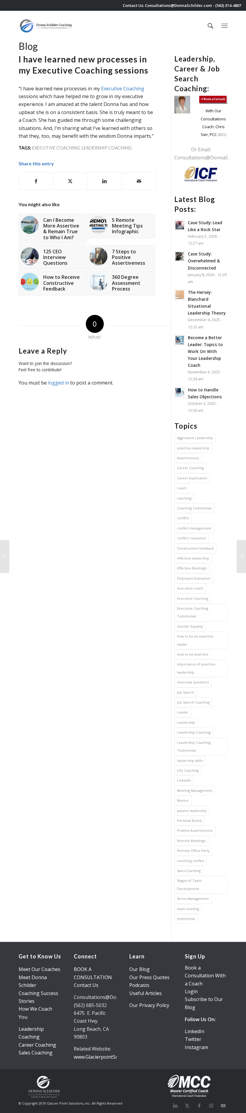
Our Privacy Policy (149, 1005)
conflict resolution (191, 538)
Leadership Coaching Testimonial (194, 746)
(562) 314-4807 (228, 5)
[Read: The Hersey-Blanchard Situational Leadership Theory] (179, 294)
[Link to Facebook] (199, 1105)
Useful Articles (145, 993)
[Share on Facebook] (36, 181)
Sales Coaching (189, 870)
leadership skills (189, 760)
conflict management (194, 528)
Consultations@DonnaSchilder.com (178, 5)
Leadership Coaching (107, 147)
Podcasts (139, 985)
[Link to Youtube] (223, 1105)
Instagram (196, 1047)
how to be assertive (192, 654)
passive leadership (192, 810)
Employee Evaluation (194, 578)
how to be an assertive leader (195, 640)
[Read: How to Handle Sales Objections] (179, 392)
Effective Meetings (191, 568)
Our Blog (139, 969)
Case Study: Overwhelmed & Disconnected (204, 260)
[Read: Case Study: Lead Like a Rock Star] (179, 225)
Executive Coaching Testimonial (192, 612)
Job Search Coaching (193, 702)
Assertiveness (188, 458)
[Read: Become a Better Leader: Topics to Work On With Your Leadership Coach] (179, 340)
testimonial (186, 918)
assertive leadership (193, 448)
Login (191, 991)
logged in (58, 382)
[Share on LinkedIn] (105, 181)
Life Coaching (188, 770)
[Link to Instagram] (211, 1105)
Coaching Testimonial (194, 508)
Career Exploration (192, 478)
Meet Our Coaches (39, 969)
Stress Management (193, 898)
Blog (28, 46)
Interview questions (193, 682)
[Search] (210, 25)
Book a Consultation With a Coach (205, 975)
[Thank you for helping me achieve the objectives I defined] (4, 556)
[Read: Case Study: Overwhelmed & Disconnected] (179, 256)
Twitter (193, 1039)
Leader (182, 712)
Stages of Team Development (189, 884)
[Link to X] (187, 1105)
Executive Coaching (122, 88)
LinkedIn (184, 780)
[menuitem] (210, 26)
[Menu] (224, 25)
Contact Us (86, 985)
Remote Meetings (191, 840)
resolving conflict (190, 860)
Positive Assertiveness (194, 830)
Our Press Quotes (149, 977)
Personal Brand (189, 820)
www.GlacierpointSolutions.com (109, 1057)
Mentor (183, 800)
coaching (184, 498)
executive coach (190, 588)
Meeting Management (194, 790)
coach (182, 488)
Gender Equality (190, 626)
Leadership (186, 722)
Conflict (183, 518)
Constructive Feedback (195, 548)
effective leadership (193, 558)
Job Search (185, 692)
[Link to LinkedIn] (175, 1105)
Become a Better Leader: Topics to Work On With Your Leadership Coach (205, 351)
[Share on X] (70, 181)
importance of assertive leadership (196, 668)
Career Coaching (190, 468)
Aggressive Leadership (195, 438)
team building (188, 908)
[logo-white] (46, 26)
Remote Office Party (193, 850)
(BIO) (221, 134)
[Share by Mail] (139, 181)
